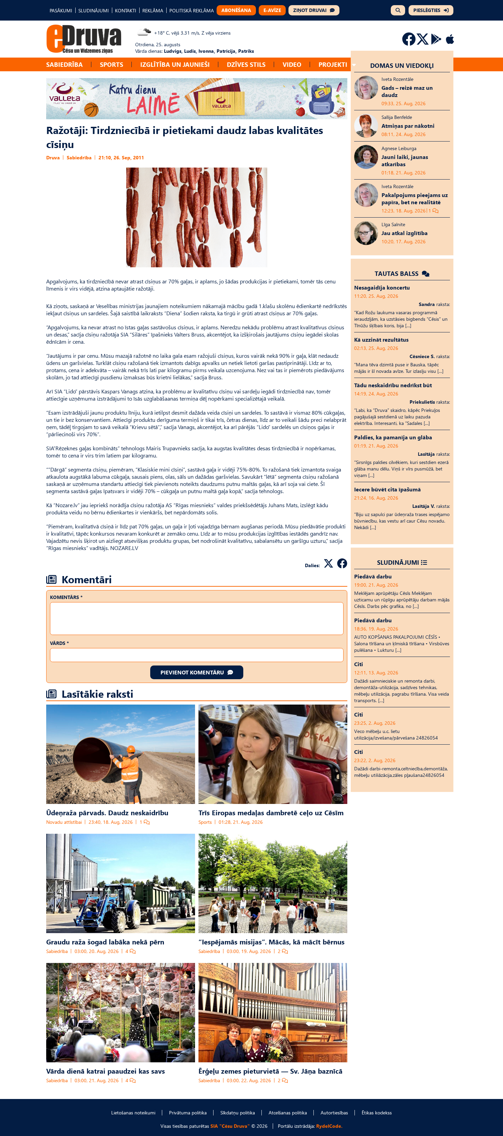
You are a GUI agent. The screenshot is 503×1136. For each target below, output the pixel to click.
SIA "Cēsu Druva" (230, 1126)
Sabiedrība (64, 64)
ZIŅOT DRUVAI (309, 10)
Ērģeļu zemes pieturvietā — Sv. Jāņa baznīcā (270, 1070)
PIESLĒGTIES (426, 10)
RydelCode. (329, 1126)
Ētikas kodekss (377, 1112)
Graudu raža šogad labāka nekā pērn (105, 941)
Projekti (333, 64)
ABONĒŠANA (236, 10)
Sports (111, 64)
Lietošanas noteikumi (133, 1112)
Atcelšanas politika (288, 1112)
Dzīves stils (246, 64)
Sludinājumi (398, 562)
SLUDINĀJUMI (93, 10)
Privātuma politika (188, 1112)
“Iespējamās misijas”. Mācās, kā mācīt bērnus (271, 941)
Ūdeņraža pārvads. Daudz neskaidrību (107, 812)
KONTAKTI (125, 10)
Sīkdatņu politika (237, 1112)
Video (292, 64)
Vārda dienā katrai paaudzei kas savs (105, 1070)
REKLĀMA (152, 10)
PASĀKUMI (61, 10)
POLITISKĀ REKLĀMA (191, 10)
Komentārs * (66, 597)
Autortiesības (334, 1112)
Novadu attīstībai (64, 822)
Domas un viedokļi (402, 65)
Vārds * (59, 643)
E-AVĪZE (272, 10)
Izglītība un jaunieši (175, 64)
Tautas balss (397, 273)
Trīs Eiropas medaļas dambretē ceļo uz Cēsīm (271, 812)
